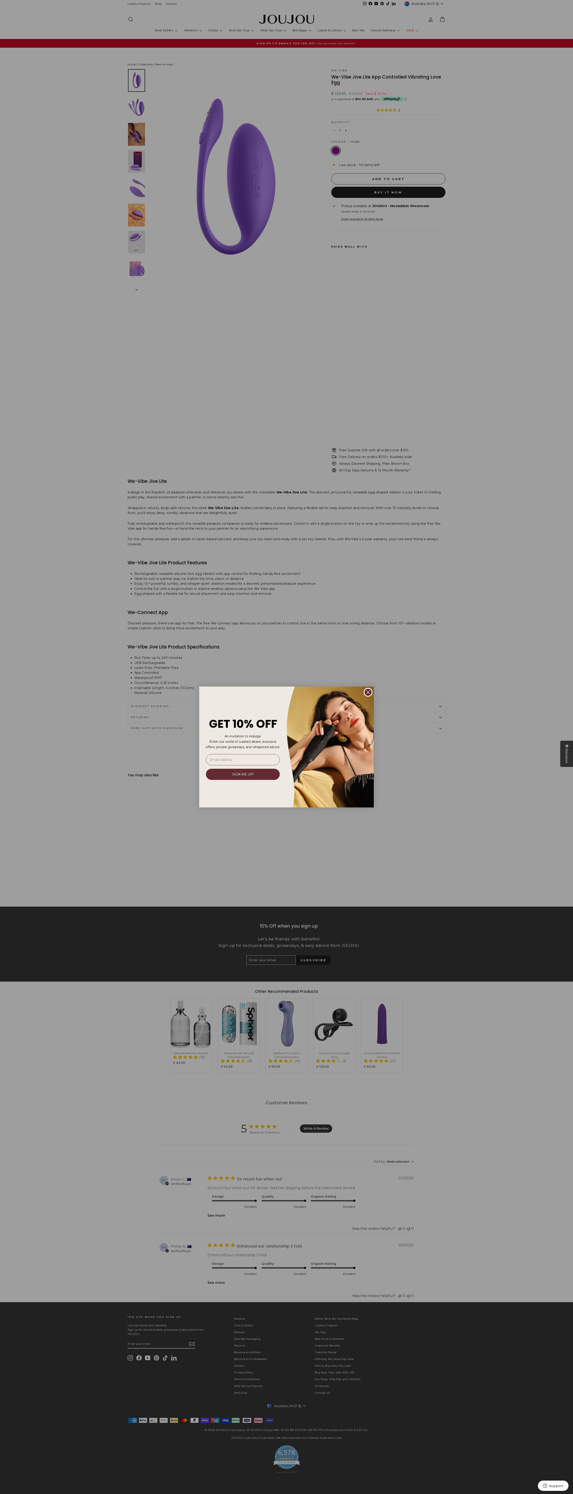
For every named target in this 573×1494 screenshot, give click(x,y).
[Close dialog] (368, 692)
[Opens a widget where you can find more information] (553, 1486)
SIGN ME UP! (242, 774)
